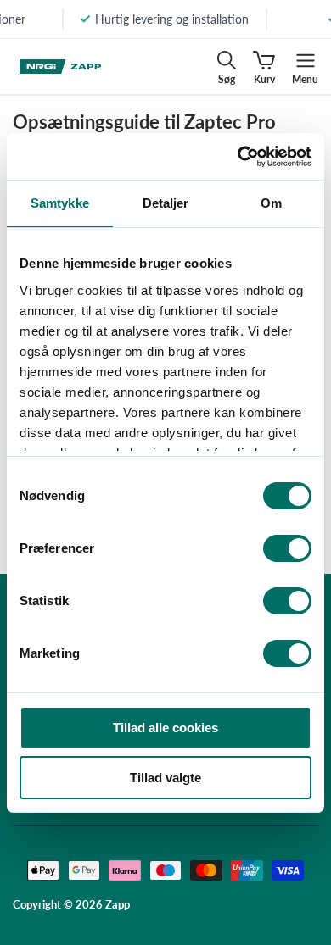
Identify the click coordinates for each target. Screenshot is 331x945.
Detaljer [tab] (166, 203)
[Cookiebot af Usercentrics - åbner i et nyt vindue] (238, 157)
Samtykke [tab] (60, 203)
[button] (226, 67)
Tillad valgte (165, 777)
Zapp (117, 904)
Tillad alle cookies (165, 727)
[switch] (287, 548)
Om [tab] (271, 203)
